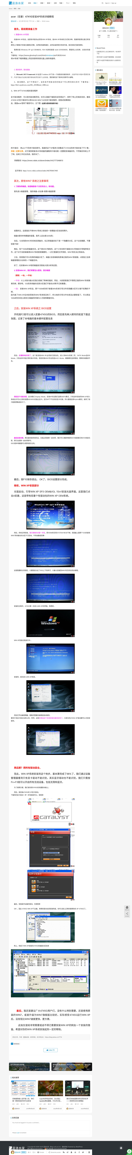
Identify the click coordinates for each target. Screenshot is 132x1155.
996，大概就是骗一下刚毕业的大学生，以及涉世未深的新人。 (115, 96)
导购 (74, 3)
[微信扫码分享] (63, 1152)
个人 (67, 3)
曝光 (14, 1083)
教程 (35, 3)
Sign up (113, 3)
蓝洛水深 (13, 21)
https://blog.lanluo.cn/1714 (53, 1037)
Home (10, 8)
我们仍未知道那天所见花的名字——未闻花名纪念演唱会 (77, 1100)
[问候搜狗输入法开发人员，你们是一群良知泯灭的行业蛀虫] (23, 1088)
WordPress (79, 1146)
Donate (40, 1152)
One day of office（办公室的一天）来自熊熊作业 (101, 83)
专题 (60, 3)
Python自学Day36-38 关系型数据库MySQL (101, 96)
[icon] (121, 1148)
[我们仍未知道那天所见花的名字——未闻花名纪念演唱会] (77, 1088)
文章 (55, 3)
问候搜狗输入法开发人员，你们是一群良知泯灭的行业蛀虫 (23, 1100)
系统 (38, 21)
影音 (48, 3)
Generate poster (55, 1152)
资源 (41, 3)
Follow (104, 42)
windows (49, 55)
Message (114, 42)
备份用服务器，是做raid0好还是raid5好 (115, 83)
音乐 (68, 1083)
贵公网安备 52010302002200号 (56, 1148)
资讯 (29, 3)
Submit (85, 1132)
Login (17, 1132)
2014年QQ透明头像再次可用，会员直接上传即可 (115, 109)
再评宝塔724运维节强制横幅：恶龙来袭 (109, 57)
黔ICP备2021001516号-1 (35, 1148)
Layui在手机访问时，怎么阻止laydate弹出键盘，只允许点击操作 (49, 1100)
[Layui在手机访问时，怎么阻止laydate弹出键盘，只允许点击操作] (50, 1088)
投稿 (120, 3)
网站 (41, 1083)
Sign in (107, 3)
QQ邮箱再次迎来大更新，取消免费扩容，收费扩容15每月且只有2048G (101, 109)
